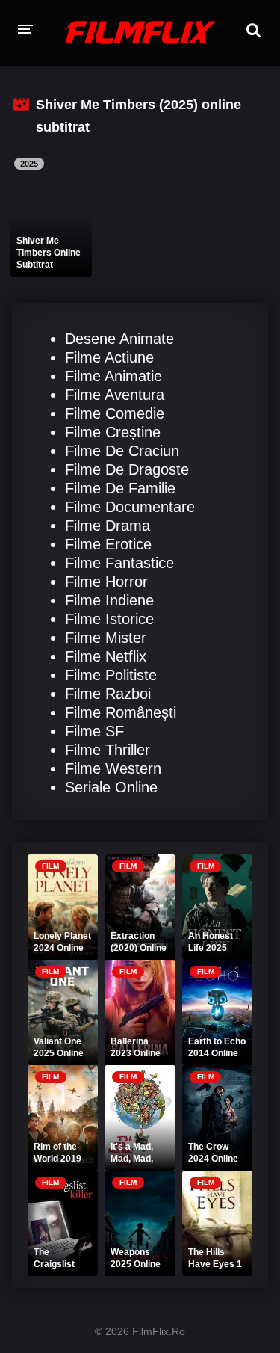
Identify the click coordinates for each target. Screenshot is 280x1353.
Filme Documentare (130, 507)
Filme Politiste (111, 675)
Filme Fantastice (119, 563)
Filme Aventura (114, 394)
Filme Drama (107, 525)
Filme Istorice (109, 619)
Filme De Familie (120, 488)
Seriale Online (111, 787)
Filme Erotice (108, 544)
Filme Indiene (109, 600)
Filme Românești (120, 712)
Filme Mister (105, 637)
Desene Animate (119, 338)
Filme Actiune (109, 357)
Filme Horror (106, 581)
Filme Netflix (105, 656)
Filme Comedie (114, 413)
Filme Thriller (107, 750)
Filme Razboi (108, 693)
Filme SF (94, 731)
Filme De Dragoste (127, 469)
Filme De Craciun (122, 451)
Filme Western (113, 768)
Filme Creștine (113, 432)
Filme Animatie (113, 376)
